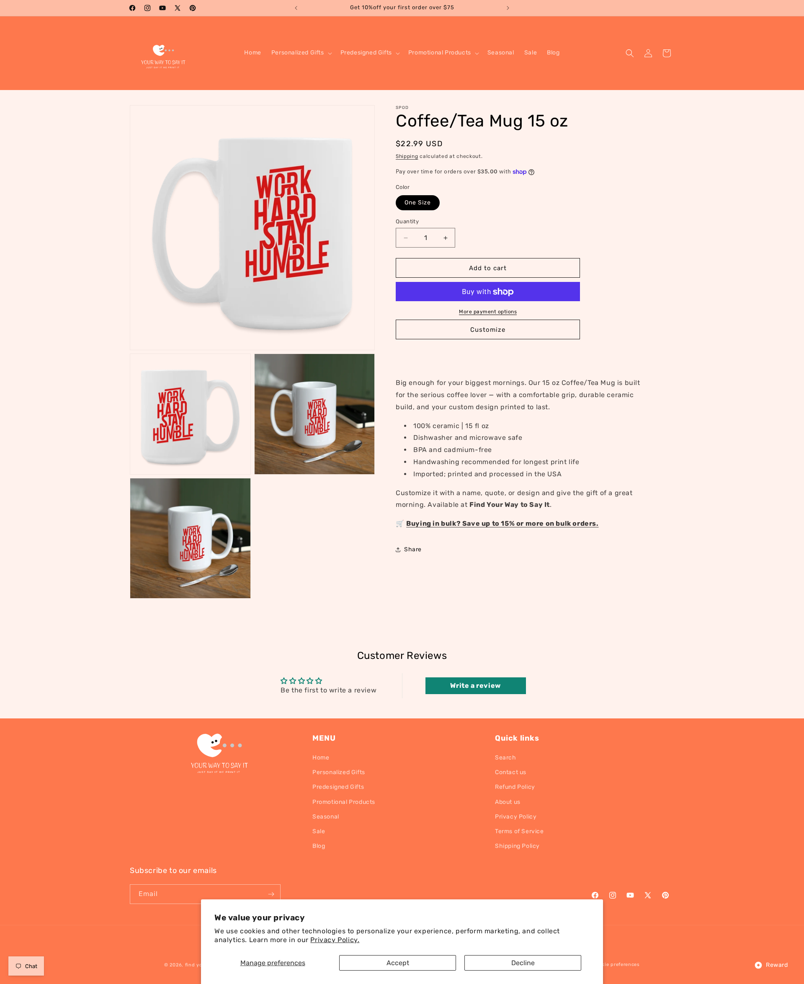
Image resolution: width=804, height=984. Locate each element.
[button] (300, 53)
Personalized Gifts (338, 772)
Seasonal (325, 816)
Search (505, 757)
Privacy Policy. (334, 940)
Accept (398, 963)
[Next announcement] (508, 8)
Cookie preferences (616, 964)
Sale (318, 831)
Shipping (407, 156)
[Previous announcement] (296, 8)
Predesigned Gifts (338, 786)
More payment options (488, 312)
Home (320, 757)
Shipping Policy (517, 846)
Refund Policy (515, 786)
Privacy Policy (515, 816)
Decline (523, 963)
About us (508, 802)
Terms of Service (519, 831)
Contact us (510, 772)
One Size (418, 202)
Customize (487, 329)
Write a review (475, 686)
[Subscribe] (271, 894)
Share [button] (413, 549)
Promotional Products (343, 802)
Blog (318, 846)
